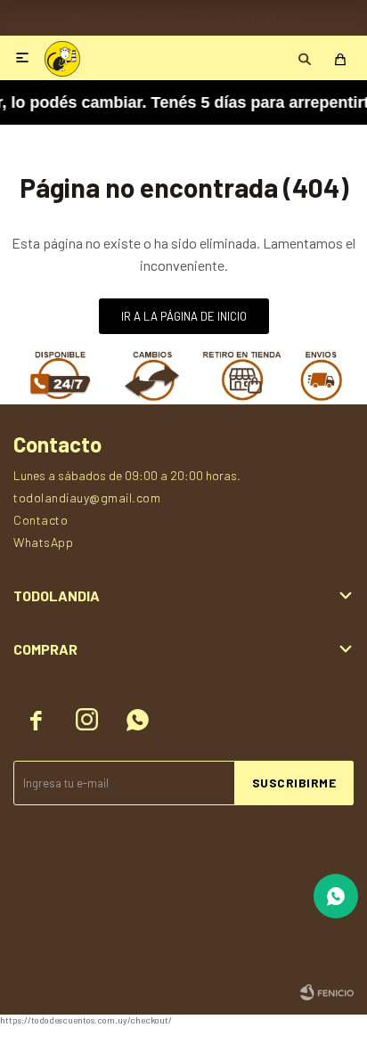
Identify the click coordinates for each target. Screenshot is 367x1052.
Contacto (40, 519)
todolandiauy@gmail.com (86, 497)
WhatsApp (43, 542)
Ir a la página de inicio (184, 316)
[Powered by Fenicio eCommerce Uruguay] (327, 992)
